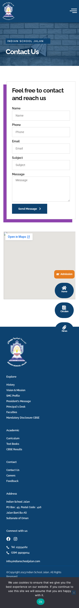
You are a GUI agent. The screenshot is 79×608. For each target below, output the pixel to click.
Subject (17, 157)
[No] (74, 592)
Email (16, 141)
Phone (16, 124)
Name (16, 108)
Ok (41, 601)
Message (18, 174)
